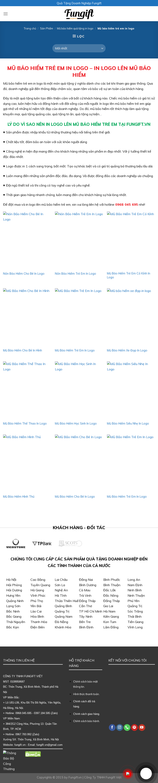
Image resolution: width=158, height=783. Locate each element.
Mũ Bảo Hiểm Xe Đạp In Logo (127, 350)
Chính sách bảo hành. (86, 721)
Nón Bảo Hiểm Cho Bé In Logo (23, 273)
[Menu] (5, 14)
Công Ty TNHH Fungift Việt (102, 777)
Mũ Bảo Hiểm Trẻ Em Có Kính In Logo (128, 275)
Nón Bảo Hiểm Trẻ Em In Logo (75, 273)
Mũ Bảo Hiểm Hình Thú (18, 496)
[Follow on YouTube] (141, 727)
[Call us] (127, 727)
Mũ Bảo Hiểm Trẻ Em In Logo (75, 350)
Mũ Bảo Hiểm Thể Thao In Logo (25, 423)
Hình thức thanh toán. (86, 694)
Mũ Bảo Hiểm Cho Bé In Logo (75, 496)
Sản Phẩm (46, 28)
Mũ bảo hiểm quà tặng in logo (75, 28)
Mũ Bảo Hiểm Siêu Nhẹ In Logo (128, 423)
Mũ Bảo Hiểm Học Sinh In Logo (76, 423)
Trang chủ (30, 28)
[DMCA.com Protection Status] (33, 753)
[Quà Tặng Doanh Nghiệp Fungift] (79, 13)
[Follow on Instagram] (119, 727)
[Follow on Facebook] (112, 727)
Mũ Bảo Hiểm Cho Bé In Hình (22, 350)
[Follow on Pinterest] (134, 727)
